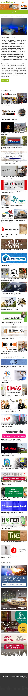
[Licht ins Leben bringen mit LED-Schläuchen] (14, 26)
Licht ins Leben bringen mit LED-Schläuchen (12, 16)
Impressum (4, 676)
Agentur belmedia (10, 37)
